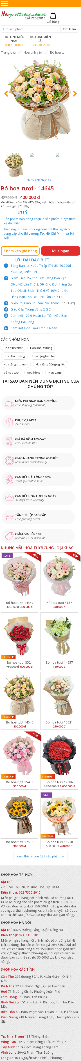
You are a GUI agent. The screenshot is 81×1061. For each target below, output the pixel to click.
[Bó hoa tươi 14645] (19, 695)
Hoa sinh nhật (13, 348)
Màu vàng (54, 373)
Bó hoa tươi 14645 (19, 722)
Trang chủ (8, 52)
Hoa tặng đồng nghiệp (50, 364)
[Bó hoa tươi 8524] (19, 635)
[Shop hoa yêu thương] (24, 19)
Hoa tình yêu (33, 52)
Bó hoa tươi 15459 (19, 782)
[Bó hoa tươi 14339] (19, 575)
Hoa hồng (33, 373)
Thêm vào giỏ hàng (20, 250)
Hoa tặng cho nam (16, 364)
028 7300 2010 (29, 892)
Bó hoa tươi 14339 (19, 602)
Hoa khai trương (41, 348)
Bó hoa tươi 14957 (59, 662)
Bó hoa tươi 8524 (19, 662)
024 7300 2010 (29, 935)
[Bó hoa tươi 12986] (59, 755)
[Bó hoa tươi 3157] (59, 575)
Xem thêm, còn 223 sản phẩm (39, 856)
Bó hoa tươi (59, 52)
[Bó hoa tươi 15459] (19, 755)
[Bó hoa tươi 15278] (59, 815)
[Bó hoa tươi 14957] (59, 635)
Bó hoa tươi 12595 (19, 842)
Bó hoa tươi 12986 (59, 782)
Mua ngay (60, 250)
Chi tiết (23, 206)
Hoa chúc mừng (14, 356)
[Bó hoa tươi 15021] (59, 695)
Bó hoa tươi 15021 (59, 722)
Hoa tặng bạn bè (43, 356)
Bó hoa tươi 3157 (59, 602)
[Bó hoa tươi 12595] (19, 815)
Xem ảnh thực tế (39, 180)
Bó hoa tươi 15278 (59, 842)
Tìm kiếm (69, 29)
